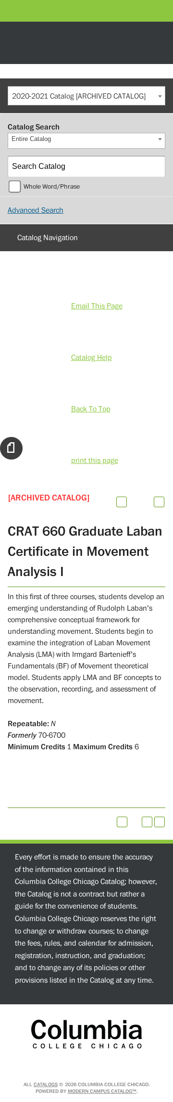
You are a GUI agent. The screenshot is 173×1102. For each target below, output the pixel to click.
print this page (94, 460)
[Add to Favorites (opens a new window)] (121, 502)
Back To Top (91, 409)
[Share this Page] (134, 502)
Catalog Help (91, 357)
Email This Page (97, 306)
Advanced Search (35, 210)
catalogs (46, 1084)
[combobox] (86, 95)
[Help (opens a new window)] (159, 502)
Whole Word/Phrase (52, 186)
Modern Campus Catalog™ (102, 1091)
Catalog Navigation (47, 238)
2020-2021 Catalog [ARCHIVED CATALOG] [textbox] (79, 96)
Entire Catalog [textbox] (31, 138)
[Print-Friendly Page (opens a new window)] (147, 822)
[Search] (155, 166)
